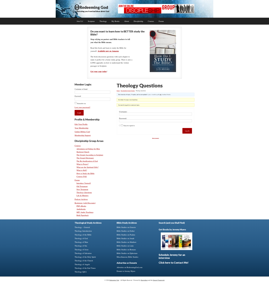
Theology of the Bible (83, 234)
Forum (77, 180)
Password (78, 96)
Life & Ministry (82, 195)
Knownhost (144, 280)
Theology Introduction (83, 231)
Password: (123, 118)
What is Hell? (81, 170)
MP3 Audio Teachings (84, 212)
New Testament (82, 189)
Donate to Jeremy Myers (126, 271)
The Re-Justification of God (87, 161)
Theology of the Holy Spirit (85, 257)
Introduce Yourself (83, 183)
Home (118, 91)
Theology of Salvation (83, 253)
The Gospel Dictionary (85, 158)
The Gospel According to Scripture (89, 155)
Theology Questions (84, 192)
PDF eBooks (81, 206)
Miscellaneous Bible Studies (127, 257)
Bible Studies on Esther (126, 231)
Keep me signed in (129, 126)
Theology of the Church (84, 260)
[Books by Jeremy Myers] (176, 249)
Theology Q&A (81, 271)
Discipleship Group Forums (128, 91)
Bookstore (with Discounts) (85, 203)
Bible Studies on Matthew (126, 242)
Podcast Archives (81, 199)
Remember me (81, 103)
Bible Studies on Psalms (126, 234)
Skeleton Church (82, 152)
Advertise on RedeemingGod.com (129, 267)
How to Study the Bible (85, 173)
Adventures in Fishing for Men (88, 148)
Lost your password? (82, 107)
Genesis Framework (159, 280)
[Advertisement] (155, 153)
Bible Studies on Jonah (125, 238)
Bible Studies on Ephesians (127, 253)
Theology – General (82, 227)
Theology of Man (81, 242)
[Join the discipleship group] (156, 12)
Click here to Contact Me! (173, 262)
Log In (187, 131)
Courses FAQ (81, 176)
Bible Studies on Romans (126, 249)
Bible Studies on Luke (125, 245)
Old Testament (82, 186)
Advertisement (155, 138)
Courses (78, 145)
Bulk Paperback (82, 215)
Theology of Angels (82, 264)
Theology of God (81, 238)
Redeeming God (94, 7)
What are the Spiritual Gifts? (87, 167)
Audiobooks (81, 209)
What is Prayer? (82, 164)
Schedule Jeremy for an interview (172, 256)
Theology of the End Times (85, 268)
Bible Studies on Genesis (126, 227)
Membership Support (83, 135)
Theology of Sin (81, 245)
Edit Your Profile (81, 124)
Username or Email (81, 89)
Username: (123, 112)
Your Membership (81, 128)
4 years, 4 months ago (152, 94)
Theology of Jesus (81, 249)
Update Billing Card (82, 131)
